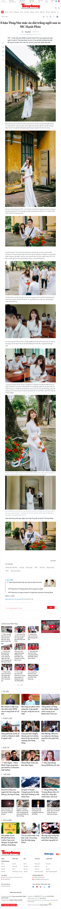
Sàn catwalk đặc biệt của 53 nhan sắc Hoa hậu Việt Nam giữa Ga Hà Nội (6, 637)
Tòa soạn (4, 875)
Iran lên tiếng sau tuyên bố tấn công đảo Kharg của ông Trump (10, 792)
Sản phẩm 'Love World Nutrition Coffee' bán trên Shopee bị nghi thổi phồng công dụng (9, 840)
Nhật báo (15, 858)
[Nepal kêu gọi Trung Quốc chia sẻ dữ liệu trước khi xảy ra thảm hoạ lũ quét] (53, 803)
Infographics (5, 861)
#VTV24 (42, 567)
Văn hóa (3, 869)
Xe (57, 12)
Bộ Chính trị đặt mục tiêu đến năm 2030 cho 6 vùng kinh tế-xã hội (10, 710)
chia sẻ (43, 16)
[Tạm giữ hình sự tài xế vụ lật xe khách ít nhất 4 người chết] (10, 726)
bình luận (53, 16)
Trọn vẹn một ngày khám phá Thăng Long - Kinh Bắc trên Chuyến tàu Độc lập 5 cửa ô (20, 655)
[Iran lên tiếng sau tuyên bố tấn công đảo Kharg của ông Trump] (10, 782)
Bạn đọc (3, 871)
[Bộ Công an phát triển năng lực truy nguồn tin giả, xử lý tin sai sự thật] (30, 699)
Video (2, 858)
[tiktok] (41, 887)
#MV (7, 571)
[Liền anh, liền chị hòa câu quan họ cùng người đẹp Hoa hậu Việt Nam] (20, 629)
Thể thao (48, 12)
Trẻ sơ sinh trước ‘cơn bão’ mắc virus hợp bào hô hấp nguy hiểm (30, 839)
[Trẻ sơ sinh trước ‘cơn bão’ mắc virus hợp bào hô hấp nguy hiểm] (30, 828)
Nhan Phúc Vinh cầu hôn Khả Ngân (29, 764)
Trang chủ (2, 12)
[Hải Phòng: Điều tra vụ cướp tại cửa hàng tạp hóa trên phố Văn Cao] (50, 726)
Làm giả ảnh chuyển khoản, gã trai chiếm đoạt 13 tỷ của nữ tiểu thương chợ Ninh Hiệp (30, 738)
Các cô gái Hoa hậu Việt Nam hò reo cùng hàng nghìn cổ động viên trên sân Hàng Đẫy (20, 676)
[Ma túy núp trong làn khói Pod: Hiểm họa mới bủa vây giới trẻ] (50, 828)
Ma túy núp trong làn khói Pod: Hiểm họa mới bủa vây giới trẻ (50, 837)
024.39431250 (6, 879)
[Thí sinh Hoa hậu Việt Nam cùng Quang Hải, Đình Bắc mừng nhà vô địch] (33, 646)
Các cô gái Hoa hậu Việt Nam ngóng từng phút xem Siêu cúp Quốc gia (33, 675)
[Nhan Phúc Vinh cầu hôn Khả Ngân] (30, 755)
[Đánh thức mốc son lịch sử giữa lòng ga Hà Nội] (33, 629)
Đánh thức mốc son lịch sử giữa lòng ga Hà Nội (33, 636)
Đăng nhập (8, 599)
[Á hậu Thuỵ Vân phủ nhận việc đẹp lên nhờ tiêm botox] (50, 583)
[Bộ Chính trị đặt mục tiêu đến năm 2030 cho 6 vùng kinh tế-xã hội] (10, 699)
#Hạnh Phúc (50, 567)
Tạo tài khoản (18, 599)
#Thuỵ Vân (29, 567)
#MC (36, 567)
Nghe (3, 43)
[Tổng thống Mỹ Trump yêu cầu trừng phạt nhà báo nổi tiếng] (38, 803)
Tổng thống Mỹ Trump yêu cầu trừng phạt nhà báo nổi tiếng (38, 811)
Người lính (53, 12)
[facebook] (56, 1)
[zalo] (45, 887)
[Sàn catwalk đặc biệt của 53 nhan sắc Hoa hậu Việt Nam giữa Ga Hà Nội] (6, 629)
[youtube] (59, 1)
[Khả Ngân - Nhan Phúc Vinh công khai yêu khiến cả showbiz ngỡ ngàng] (10, 755)
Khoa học (37, 869)
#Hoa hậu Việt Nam (11, 567)
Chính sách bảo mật (15, 892)
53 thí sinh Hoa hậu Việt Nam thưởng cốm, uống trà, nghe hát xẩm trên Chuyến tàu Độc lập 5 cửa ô (6, 656)
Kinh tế (11, 12)
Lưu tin (3, 51)
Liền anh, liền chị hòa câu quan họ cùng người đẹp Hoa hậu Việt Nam (20, 637)
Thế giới (32, 12)
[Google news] (50, 887)
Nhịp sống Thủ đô (39, 871)
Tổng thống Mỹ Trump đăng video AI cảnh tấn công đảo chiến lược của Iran (50, 793)
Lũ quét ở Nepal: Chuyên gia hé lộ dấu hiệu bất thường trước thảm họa (30, 793)
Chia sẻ (3, 47)
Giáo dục (26, 869)
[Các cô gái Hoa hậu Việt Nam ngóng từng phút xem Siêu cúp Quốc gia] (33, 667)
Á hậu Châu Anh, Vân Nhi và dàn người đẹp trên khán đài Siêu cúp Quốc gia (6, 676)
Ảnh (25, 858)
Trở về (3, 59)
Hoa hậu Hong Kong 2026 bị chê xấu (50, 764)
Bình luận (3, 55)
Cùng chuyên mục (9, 624)
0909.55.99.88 (37, 877)
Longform (49, 858)
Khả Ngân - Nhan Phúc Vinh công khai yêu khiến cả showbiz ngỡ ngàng (10, 766)
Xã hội (6, 12)
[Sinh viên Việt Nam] (49, 854)
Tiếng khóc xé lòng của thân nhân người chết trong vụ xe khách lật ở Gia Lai (49, 710)
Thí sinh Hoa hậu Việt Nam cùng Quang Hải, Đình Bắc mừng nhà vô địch (33, 654)
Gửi (51, 607)
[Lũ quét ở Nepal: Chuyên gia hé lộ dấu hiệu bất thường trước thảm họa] (30, 782)
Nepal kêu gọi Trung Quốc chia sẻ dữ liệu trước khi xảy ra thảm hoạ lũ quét (53, 811)
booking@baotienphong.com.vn (41, 879)
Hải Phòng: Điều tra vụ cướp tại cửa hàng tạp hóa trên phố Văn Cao (50, 737)
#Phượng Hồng (15, 571)
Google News (57, 16)
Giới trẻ (37, 12)
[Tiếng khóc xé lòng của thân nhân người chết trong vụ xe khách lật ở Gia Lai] (50, 699)
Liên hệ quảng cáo (37, 875)
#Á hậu (22, 567)
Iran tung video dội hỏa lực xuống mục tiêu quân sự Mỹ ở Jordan (7, 811)
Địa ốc (21, 12)
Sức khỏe (26, 12)
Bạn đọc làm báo (10, 905)
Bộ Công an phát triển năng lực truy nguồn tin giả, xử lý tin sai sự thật (30, 710)
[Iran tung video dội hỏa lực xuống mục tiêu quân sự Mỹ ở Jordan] (7, 803)
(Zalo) (43, 877)
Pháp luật (42, 12)
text (47, 16)
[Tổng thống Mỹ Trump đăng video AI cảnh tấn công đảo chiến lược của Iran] (50, 782)
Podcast (37, 858)
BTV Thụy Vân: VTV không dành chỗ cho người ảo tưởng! (25, 589)
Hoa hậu (5, 16)
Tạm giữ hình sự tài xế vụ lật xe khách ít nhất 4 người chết (10, 735)
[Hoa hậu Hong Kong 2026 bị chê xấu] (50, 755)
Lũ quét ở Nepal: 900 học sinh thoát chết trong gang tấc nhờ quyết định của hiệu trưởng (23, 812)
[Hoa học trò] (58, 854)
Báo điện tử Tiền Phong (30, 6)
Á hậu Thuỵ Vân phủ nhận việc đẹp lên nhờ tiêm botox (25, 582)
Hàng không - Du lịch (17, 871)
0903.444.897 (6, 886)
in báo (50, 16)
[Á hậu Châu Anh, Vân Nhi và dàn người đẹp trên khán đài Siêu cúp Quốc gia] (6, 667)
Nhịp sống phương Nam (51, 871)
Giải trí (6, 747)
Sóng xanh (16, 12)
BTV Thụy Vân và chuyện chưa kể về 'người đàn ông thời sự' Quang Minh (30, 592)
